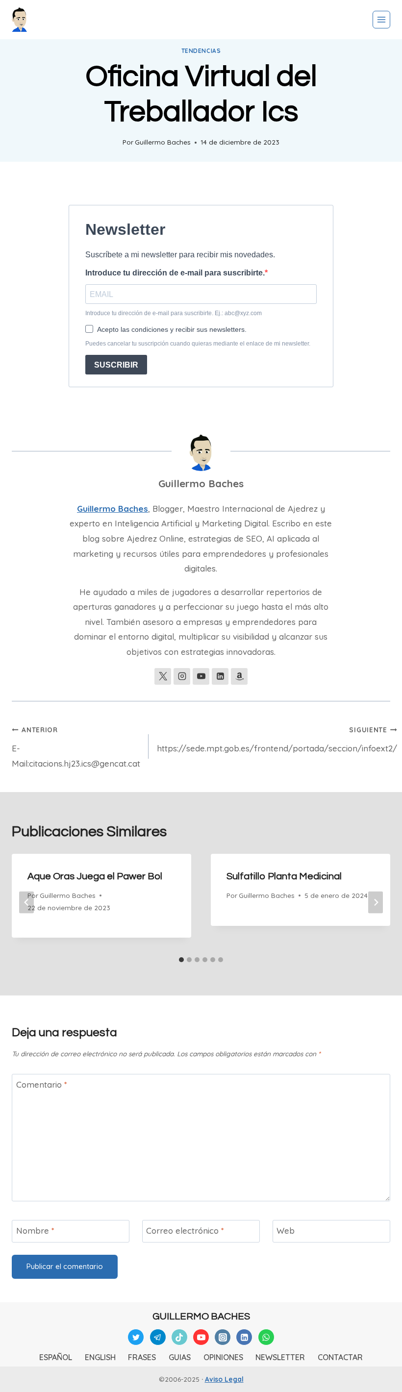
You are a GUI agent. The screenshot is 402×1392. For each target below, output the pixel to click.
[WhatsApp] (266, 1337)
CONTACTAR (340, 1357)
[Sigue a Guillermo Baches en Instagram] (182, 676)
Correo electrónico (185, 1230)
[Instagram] (222, 1337)
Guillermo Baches (163, 142)
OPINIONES (223, 1357)
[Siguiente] (375, 903)
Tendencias (201, 50)
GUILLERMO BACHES (201, 1316)
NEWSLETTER (280, 1357)
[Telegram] (158, 1337)
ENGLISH (100, 1357)
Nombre (35, 1230)
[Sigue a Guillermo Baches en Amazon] (239, 676)
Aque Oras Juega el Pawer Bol (94, 876)
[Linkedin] (244, 1337)
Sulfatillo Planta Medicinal (284, 876)
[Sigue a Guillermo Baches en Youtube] (201, 676)
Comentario (41, 1084)
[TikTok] (179, 1337)
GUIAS (180, 1357)
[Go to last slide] (26, 903)
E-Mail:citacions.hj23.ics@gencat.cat (76, 747)
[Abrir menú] (381, 19)
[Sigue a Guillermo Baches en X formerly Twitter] (162, 676)
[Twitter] (135, 1337)
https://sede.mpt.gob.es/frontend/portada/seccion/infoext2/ (277, 739)
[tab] (181, 959)
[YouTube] (201, 1337)
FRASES (142, 1357)
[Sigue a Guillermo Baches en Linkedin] (220, 676)
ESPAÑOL (55, 1357)
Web (285, 1230)
